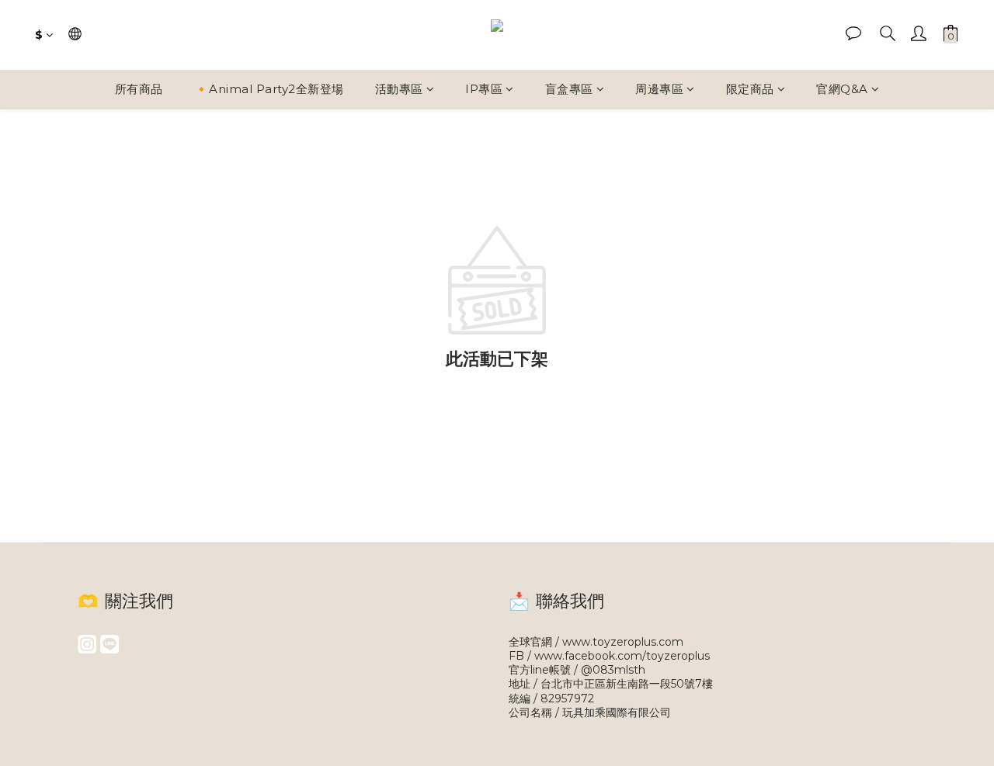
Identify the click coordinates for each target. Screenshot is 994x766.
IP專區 (483, 88)
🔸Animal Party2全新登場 (269, 88)
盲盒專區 (569, 88)
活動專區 (399, 88)
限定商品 (750, 88)
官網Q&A (842, 88)
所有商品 (139, 88)
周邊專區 (659, 88)
